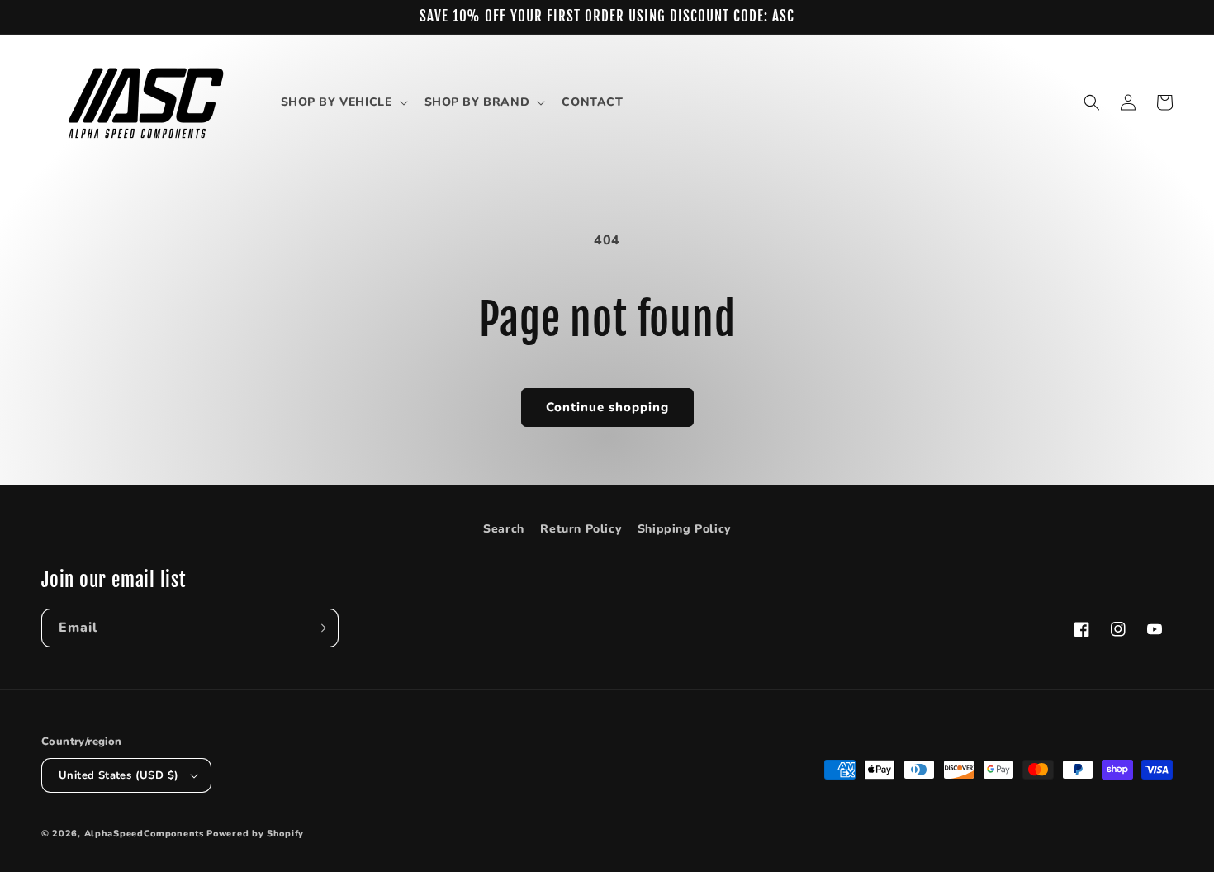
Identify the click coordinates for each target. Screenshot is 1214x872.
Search (503, 529)
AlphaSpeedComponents (144, 833)
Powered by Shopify (255, 833)
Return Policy (580, 529)
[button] (343, 102)
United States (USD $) (118, 775)
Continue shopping (607, 407)
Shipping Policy (684, 529)
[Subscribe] (319, 628)
